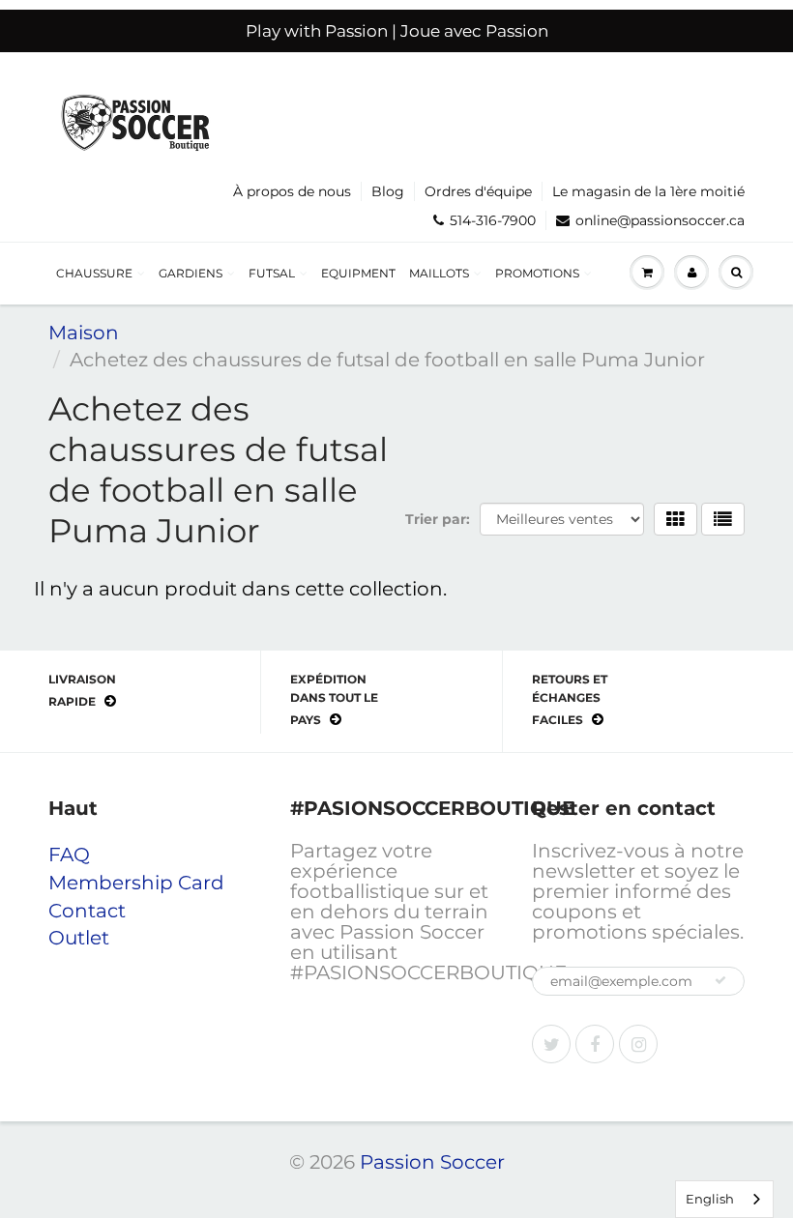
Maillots (439, 273)
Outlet (78, 937)
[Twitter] (551, 1044)
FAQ (69, 854)
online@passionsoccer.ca (660, 220)
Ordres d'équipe (478, 191)
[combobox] (724, 1199)
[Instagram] (638, 1044)
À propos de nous (292, 191)
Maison (83, 332)
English (710, 1198)
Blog (387, 191)
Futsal (272, 273)
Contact (87, 910)
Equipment (358, 273)
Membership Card (136, 882)
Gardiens (190, 273)
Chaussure (94, 273)
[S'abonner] (720, 980)
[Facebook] (594, 1044)
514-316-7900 (493, 220)
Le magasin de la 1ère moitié (648, 191)
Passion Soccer (432, 1162)
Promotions (537, 273)
